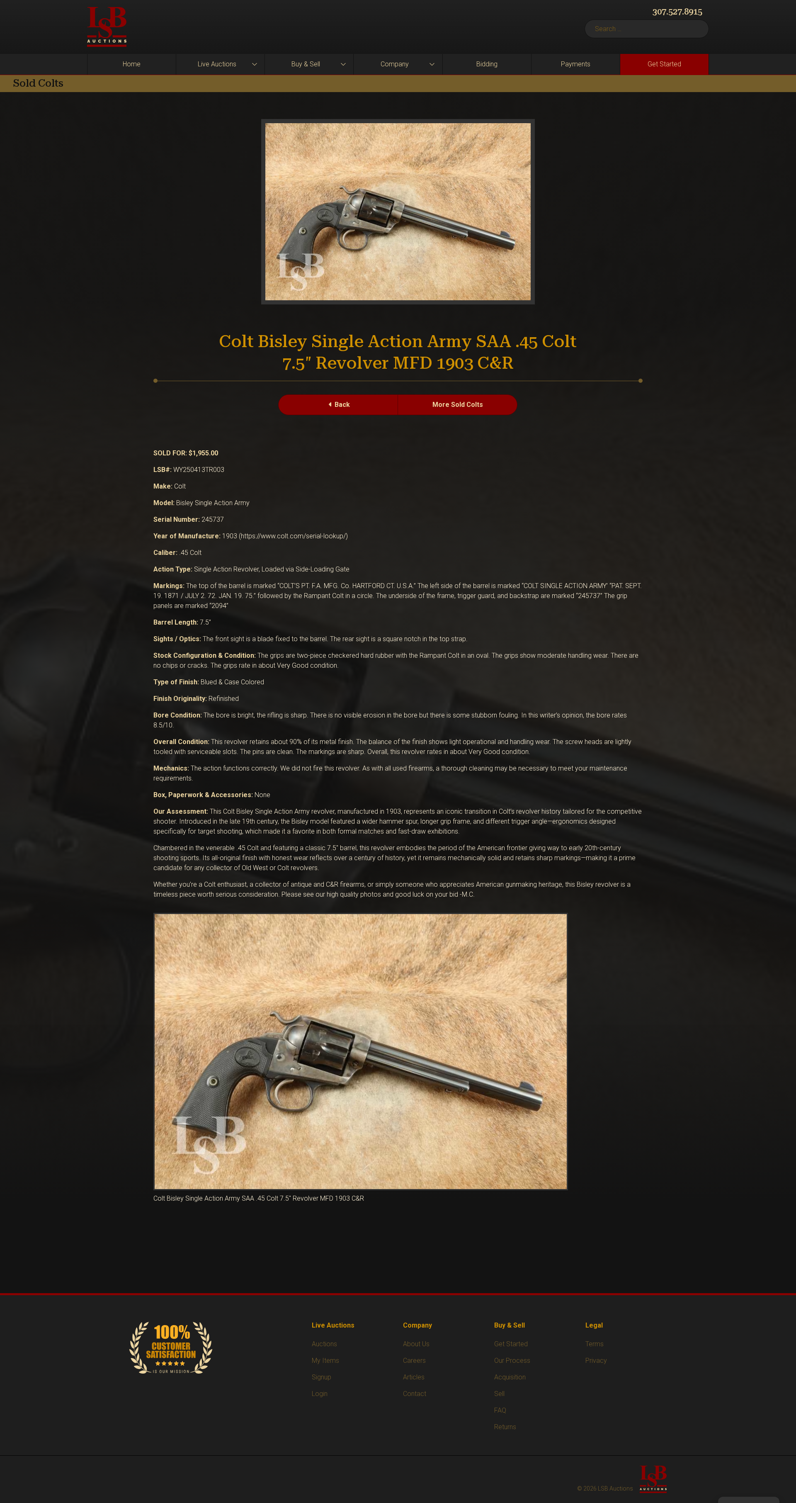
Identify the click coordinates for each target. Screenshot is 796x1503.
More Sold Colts (457, 405)
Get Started (664, 64)
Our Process (512, 1360)
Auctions (324, 1344)
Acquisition (510, 1377)
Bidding (487, 64)
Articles (414, 1377)
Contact (414, 1394)
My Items (325, 1360)
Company (395, 64)
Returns (505, 1427)
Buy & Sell (305, 64)
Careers (414, 1360)
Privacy (596, 1360)
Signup (321, 1377)
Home (132, 64)
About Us (416, 1344)
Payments (575, 64)
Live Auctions (217, 64)
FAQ (500, 1410)
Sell (499, 1394)
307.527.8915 (677, 12)
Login (320, 1394)
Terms (594, 1344)
